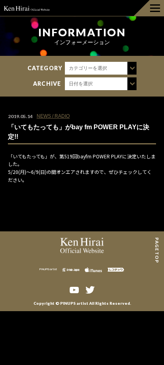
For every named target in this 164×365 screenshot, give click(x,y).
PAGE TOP (157, 240)
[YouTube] (74, 289)
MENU (149, 8)
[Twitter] (90, 289)
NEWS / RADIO (53, 116)
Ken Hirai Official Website (27, 8)
